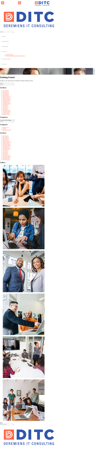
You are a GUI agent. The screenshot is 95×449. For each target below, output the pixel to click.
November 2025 (7, 100)
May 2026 (6, 93)
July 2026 (5, 90)
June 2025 (5, 106)
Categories (2, 120)
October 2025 (6, 101)
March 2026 (6, 95)
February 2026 (7, 96)
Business (6, 127)
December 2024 (7, 110)
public (4, 128)
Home (4, 72)
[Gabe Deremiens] (8, 6)
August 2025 (6, 104)
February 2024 (6, 114)
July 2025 (5, 105)
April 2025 (5, 109)
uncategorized (7, 130)
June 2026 (6, 91)
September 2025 (7, 103)
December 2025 (7, 99)
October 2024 (6, 113)
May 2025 (5, 108)
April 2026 (6, 94)
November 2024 (7, 111)
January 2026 (6, 98)
